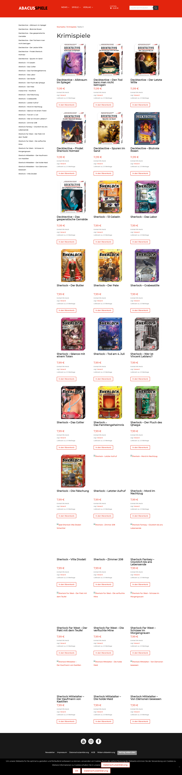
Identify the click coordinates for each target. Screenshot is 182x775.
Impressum (62, 752)
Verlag (87, 7)
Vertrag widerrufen (127, 752)
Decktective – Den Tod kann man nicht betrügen (32, 41)
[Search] (155, 8)
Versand (63, 95)
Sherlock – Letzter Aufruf (28, 103)
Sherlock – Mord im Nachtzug (30, 107)
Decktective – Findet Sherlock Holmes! (30, 53)
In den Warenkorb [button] (66, 105)
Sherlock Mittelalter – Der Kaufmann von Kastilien (33, 157)
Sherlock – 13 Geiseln (27, 63)
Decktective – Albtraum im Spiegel (32, 25)
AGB (93, 752)
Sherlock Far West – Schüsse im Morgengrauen (31, 149)
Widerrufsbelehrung (106, 752)
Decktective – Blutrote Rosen (30, 29)
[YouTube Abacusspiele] (83, 742)
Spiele (75, 7)
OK (76, 771)
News (64, 7)
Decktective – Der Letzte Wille (30, 47)
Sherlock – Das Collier (27, 67)
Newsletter (50, 752)
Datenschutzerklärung (79, 752)
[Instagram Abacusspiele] (90, 742)
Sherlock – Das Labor (27, 75)
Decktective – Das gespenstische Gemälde (32, 34)
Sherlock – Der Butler (27, 79)
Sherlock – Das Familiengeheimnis (32, 71)
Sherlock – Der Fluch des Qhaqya (32, 83)
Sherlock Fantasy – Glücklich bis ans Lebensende (33, 128)
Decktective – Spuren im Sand (30, 59)
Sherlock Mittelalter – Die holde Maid (33, 163)
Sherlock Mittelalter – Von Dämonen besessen (33, 168)
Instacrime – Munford (27, 91)
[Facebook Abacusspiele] (98, 742)
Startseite (61, 27)
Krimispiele (71, 27)
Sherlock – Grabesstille (28, 99)
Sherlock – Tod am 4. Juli (28, 115)
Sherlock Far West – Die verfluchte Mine (32, 142)
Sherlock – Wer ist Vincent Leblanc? (33, 119)
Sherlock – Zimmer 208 (28, 123)
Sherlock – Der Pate (26, 87)
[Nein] (179, 767)
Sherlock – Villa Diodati (28, 174)
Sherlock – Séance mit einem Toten (33, 111)
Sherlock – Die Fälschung (29, 95)
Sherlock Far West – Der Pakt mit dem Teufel (32, 135)
